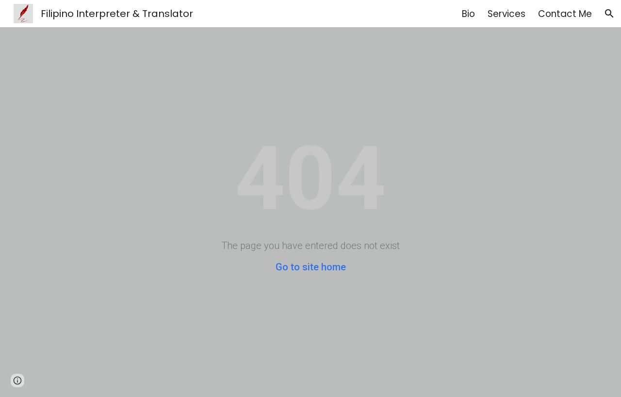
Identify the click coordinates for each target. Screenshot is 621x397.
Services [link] (506, 13)
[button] (609, 13)
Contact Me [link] (565, 13)
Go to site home (311, 267)
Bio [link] (468, 13)
